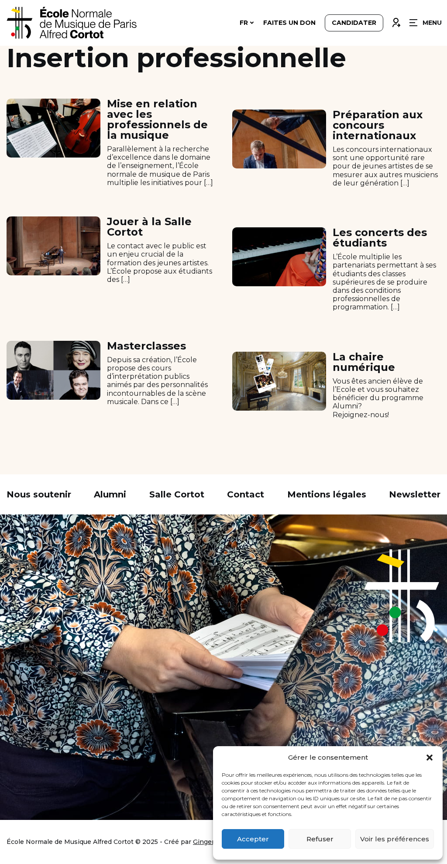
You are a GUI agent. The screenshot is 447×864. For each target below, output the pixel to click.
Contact (245, 494)
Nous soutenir (39, 494)
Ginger (203, 842)
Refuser (320, 839)
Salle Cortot (176, 494)
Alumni (110, 494)
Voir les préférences (394, 839)
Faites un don (289, 23)
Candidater (354, 23)
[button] (429, 757)
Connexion (395, 20)
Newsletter (414, 494)
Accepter (253, 839)
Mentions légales (326, 494)
